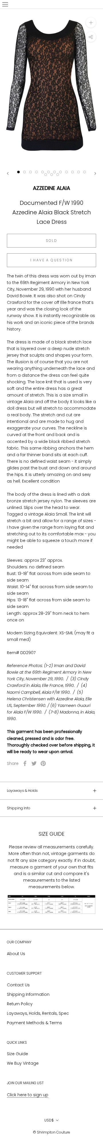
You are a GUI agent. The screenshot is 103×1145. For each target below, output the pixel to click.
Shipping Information (28, 994)
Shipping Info (18, 808)
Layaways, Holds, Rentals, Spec (38, 1013)
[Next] (95, 173)
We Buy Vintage (23, 1063)
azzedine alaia (51, 188)
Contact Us (18, 985)
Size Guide (17, 1054)
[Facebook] (24, 763)
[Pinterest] (43, 763)
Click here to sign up (27, 1095)
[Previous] (8, 173)
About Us (16, 954)
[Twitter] (34, 763)
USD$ (49, 1120)
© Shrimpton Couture (51, 1132)
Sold (52, 240)
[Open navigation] (5, 4)
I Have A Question (51, 260)
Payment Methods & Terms (34, 1023)
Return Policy (20, 1004)
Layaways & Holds (22, 790)
